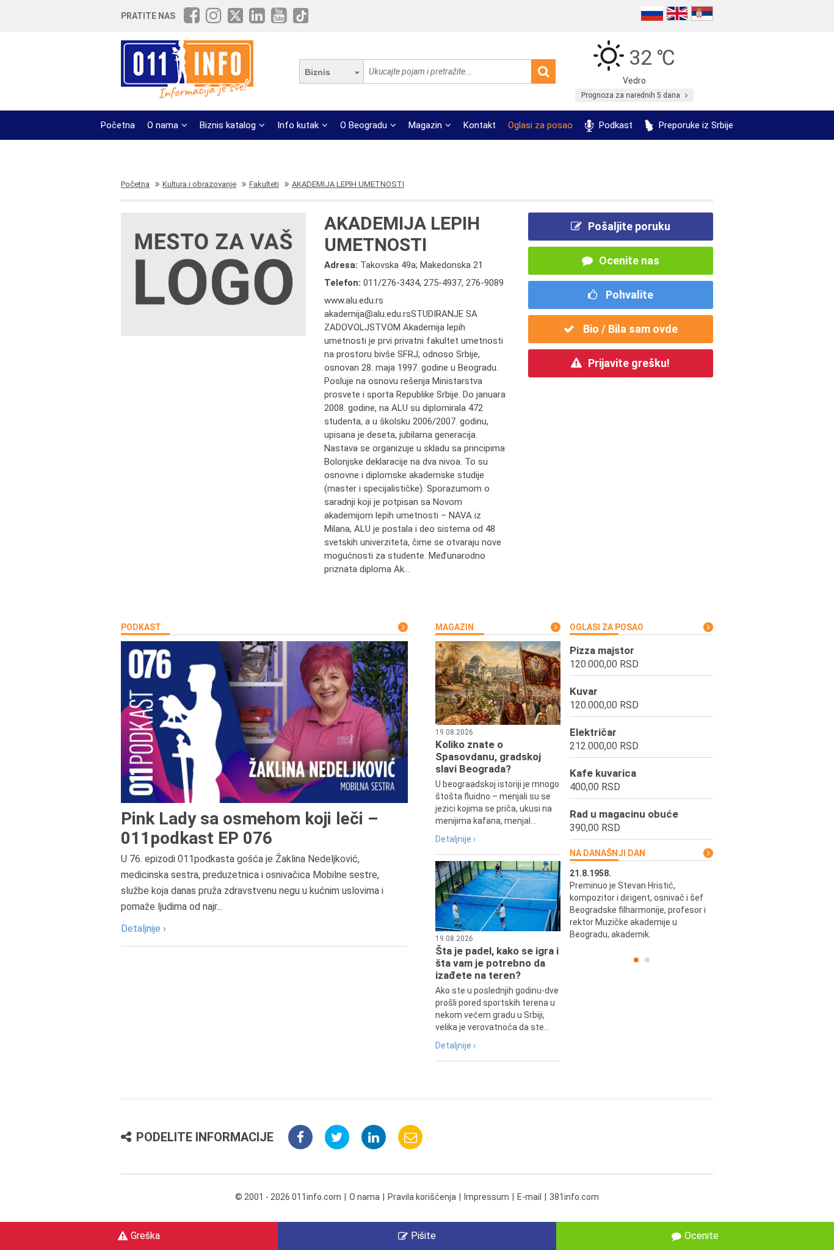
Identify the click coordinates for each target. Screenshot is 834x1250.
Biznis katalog (228, 125)
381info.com (574, 1197)
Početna (118, 125)
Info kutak (298, 125)
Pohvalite (628, 294)
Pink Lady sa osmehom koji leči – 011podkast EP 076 (249, 828)
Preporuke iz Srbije (694, 125)
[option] (646, 891)
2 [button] (647, 959)
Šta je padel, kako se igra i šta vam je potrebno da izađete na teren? (497, 963)
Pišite (423, 1235)
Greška (145, 1235)
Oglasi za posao (540, 125)
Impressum (486, 1197)
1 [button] (636, 959)
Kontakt (479, 125)
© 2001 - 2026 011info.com (288, 1197)
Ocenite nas (629, 260)
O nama (162, 125)
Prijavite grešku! (629, 363)
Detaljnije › (143, 928)
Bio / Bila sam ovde (629, 328)
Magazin (425, 125)
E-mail (529, 1197)
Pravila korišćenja (422, 1197)
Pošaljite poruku (629, 226)
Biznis (317, 72)
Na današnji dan (607, 853)
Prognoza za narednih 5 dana (631, 95)
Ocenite (701, 1235)
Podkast (614, 125)
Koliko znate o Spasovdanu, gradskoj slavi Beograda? (488, 756)
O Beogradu (363, 125)
